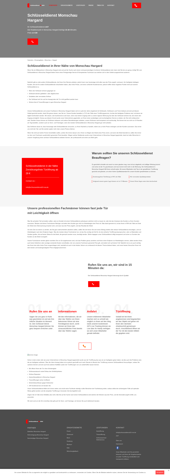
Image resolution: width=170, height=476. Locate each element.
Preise (91, 5)
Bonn (68, 438)
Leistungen (80, 5)
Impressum (119, 444)
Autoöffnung (100, 431)
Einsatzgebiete (67, 5)
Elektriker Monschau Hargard (36, 431)
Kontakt (110, 5)
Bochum (69, 444)
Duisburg (69, 441)
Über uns (100, 5)
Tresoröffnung (100, 434)
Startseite (53, 5)
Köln (68, 448)
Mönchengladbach (72, 451)
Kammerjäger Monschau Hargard (37, 438)
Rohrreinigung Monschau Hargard (38, 435)
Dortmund (70, 434)
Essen (69, 431)
